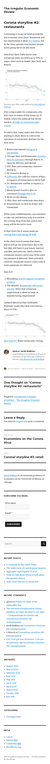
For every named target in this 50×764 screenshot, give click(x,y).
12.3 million (34, 41)
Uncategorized (13, 716)
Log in (9, 737)
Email (8, 513)
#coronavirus (40, 369)
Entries (11, 740)
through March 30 (26, 193)
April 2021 (11, 683)
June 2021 (10, 676)
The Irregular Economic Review (16, 757)
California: (12, 176)
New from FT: (11, 341)
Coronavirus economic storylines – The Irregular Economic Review (22, 400)
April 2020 (11, 686)
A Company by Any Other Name (21, 564)
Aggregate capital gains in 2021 (21, 571)
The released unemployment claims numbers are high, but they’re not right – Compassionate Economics (25, 612)
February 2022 (13, 673)
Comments (13, 743)
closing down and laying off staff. (20, 234)
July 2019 (10, 696)
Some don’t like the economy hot (22, 581)
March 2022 (12, 669)
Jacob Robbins (13, 369)
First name (10, 503)
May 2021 (10, 679)
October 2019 (12, 693)
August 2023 (12, 666)
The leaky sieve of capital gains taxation (26, 568)
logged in (20, 421)
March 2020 (12, 690)
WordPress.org (13, 747)
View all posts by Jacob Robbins (32, 359)
